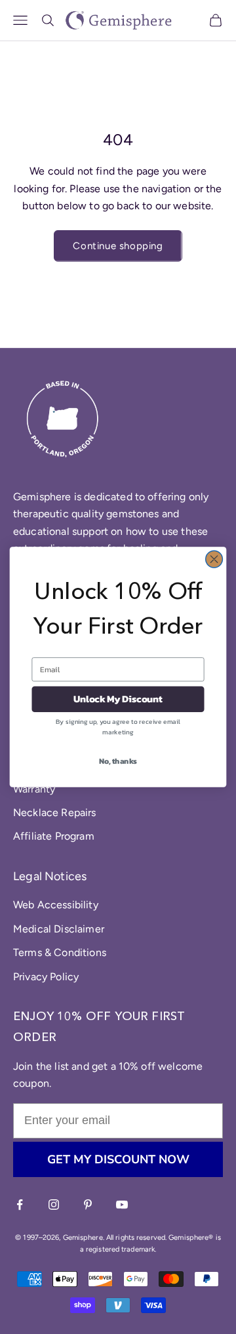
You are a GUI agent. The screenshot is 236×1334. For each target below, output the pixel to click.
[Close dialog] (214, 559)
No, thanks (118, 760)
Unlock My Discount (118, 699)
